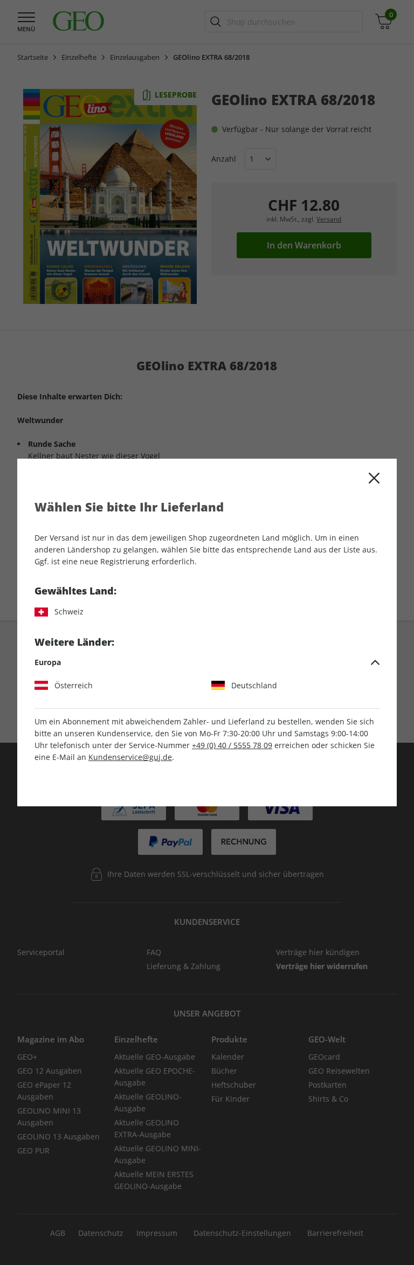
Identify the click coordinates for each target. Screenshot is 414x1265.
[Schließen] (374, 478)
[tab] (207, 662)
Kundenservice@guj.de (130, 757)
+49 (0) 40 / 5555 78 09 (232, 745)
